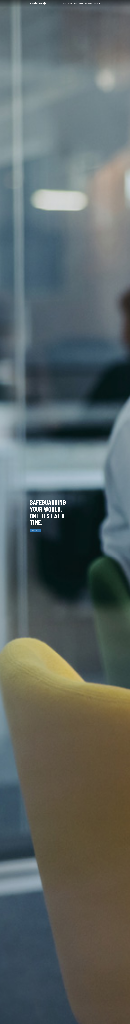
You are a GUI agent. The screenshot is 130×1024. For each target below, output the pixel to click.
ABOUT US (34, 530)
